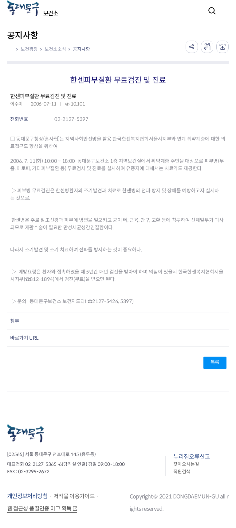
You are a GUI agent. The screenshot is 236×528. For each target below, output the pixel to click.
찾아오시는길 (186, 464)
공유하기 (192, 47)
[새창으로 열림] (207, 47)
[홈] (12, 49)
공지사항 (81, 49)
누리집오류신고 (191, 456)
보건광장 (29, 49)
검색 (210, 15)
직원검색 (182, 471)
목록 (214, 362)
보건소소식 (55, 49)
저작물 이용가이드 (74, 496)
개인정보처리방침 (27, 496)
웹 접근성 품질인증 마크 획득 (39, 508)
